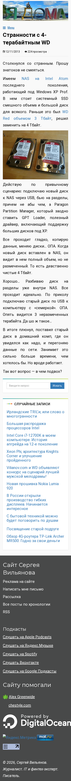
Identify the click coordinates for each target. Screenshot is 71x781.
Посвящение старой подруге (33, 529)
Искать (57, 385)
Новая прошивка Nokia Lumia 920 (33, 486)
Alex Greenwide (22, 696)
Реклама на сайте (19, 581)
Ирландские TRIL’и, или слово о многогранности (35, 414)
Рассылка (12, 596)
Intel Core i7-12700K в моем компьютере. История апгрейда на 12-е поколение (32, 439)
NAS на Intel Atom (45, 78)
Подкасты (14, 629)
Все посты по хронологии (26, 604)
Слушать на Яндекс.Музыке (28, 645)
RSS (6, 612)
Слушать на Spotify (20, 654)
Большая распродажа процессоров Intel (26, 426)
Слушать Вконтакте (21, 662)
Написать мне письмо (23, 589)
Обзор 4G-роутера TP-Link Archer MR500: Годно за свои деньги (35, 538)
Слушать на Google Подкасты (29, 671)
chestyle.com (20, 705)
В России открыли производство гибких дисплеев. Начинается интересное (27, 502)
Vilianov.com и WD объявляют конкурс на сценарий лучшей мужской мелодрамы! (33, 472)
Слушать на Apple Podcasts (27, 637)
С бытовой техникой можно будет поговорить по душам (32, 518)
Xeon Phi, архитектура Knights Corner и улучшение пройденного (33, 456)
